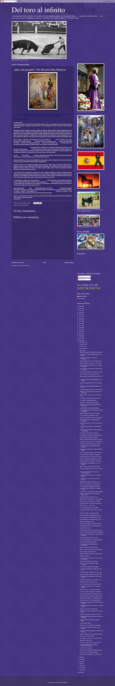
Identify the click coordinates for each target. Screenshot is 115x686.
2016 (80, 327)
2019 (80, 321)
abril (81, 663)
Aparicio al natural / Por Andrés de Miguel (89, 547)
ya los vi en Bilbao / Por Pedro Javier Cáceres (90, 374)
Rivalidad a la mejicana (85, 555)
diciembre (82, 342)
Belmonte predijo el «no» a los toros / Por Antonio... (91, 460)
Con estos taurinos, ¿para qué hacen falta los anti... (91, 574)
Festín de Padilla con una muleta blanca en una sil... (91, 519)
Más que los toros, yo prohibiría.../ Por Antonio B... (91, 625)
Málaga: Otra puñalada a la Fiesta (87, 521)
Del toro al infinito (38, 9)
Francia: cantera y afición (85, 623)
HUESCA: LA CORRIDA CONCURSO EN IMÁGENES (91, 532)
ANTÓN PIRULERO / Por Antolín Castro (88, 581)
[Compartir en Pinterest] (41, 203)
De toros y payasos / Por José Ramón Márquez (90, 600)
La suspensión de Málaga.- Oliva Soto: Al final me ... (91, 523)
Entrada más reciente (18, 262)
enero (81, 669)
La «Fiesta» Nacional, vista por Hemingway (89, 507)
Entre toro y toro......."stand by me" (87, 505)
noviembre (82, 344)
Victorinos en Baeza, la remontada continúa (89, 513)
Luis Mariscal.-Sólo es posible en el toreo (89, 497)
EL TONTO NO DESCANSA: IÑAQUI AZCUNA (90, 398)
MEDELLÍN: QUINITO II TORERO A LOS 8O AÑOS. (91, 352)
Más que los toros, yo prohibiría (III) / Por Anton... (90, 501)
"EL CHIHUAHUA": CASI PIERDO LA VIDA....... (90, 415)
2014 (80, 331)
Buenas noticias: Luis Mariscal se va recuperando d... (91, 499)
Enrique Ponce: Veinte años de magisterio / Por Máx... (91, 371)
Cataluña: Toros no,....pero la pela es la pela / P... (90, 589)
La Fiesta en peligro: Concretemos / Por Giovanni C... (91, 389)
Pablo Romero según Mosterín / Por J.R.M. (89, 537)
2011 (80, 338)
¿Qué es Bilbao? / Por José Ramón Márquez (89, 408)
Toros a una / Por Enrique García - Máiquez (89, 566)
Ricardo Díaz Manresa (23, 205)
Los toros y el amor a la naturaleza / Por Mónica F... (91, 591)
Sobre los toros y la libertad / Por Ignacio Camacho (91, 650)
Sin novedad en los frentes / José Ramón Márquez (91, 435)
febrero (81, 667)
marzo (81, 665)
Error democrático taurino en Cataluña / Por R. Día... (91, 593)
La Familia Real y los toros (85, 528)
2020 (80, 319)
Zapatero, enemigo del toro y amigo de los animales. (91, 634)
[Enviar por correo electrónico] (34, 203)
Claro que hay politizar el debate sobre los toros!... (91, 515)
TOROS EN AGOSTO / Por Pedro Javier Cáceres (91, 456)
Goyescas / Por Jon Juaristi (86, 647)
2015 (80, 329)
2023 (80, 312)
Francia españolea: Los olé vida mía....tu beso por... (91, 572)
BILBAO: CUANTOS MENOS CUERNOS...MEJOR (91, 439)
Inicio (44, 262)
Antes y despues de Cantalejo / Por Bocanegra (90, 454)
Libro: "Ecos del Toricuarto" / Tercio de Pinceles (90, 483)
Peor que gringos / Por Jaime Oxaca (88, 551)
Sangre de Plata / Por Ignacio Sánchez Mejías (90, 466)
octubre (82, 346)
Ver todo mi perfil (80, 298)
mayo (81, 661)
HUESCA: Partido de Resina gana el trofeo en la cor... (91, 530)
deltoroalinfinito (83, 296)
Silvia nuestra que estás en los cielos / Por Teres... (91, 614)
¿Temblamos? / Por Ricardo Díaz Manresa (89, 433)
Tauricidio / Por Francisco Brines (87, 636)
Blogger (65, 682)
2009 (80, 672)
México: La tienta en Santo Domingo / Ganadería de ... (91, 549)
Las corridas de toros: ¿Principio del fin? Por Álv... (90, 517)
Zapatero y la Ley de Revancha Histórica (89, 608)
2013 (80, 333)
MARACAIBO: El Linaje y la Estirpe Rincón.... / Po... (91, 481)
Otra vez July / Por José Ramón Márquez (89, 652)
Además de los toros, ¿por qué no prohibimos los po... (91, 595)
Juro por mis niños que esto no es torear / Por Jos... (91, 579)
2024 (80, 310)
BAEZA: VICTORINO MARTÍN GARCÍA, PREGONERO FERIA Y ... (88, 645)
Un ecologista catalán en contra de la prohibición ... (91, 443)
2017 (80, 325)
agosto (81, 350)
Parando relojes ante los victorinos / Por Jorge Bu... (91, 363)
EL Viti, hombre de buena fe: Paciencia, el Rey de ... (91, 584)
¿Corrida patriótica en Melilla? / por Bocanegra (90, 486)
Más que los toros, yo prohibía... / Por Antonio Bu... (91, 654)
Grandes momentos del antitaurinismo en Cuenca (90, 458)
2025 (80, 308)
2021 (80, 316)
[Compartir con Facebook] (39, 203)
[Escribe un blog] (36, 203)
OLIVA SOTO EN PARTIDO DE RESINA (88, 561)
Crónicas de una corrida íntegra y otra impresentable (91, 491)
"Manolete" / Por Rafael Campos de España (89, 402)
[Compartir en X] (38, 203)
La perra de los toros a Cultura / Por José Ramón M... (91, 441)
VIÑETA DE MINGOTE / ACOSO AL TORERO (90, 413)
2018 (80, 323)
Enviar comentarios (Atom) (24, 265)
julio (81, 657)
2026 (80, 306)
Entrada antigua (69, 262)
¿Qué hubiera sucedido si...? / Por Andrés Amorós (91, 598)
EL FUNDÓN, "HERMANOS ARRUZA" (88, 400)
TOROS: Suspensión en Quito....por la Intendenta (90, 452)
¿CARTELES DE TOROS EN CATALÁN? (89, 437)
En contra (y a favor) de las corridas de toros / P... (91, 642)
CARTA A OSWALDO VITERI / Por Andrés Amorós (91, 361)
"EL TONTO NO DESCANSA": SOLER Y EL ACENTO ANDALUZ (89, 472)
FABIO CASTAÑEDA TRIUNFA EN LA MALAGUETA (91, 553)
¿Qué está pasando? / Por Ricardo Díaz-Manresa (91, 503)
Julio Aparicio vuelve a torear (86, 640)
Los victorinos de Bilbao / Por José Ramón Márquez (91, 417)
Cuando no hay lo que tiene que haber (88, 541)
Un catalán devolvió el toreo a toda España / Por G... (91, 525)
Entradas (81, 276)
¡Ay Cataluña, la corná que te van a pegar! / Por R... (91, 638)
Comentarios (82, 279)
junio (81, 659)
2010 (80, 340)
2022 (80, 314)
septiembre (82, 348)
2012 (80, 335)
